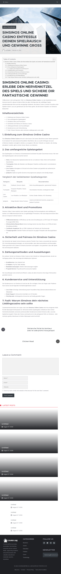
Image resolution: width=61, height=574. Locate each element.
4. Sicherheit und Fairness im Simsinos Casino (18, 72)
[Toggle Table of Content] (53, 59)
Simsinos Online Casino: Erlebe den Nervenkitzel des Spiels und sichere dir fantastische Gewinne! (29, 61)
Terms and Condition (41, 569)
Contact (23, 569)
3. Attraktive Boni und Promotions (15, 70)
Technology (26, 557)
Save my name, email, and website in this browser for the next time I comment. (26, 390)
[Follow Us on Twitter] (47, 543)
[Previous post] (3, 329)
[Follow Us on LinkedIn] (54, 543)
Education (25, 548)
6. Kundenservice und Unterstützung (16, 75)
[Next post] (57, 341)
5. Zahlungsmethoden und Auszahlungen (17, 73)
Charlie (9, 50)
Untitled (5, 424)
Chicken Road (28, 341)
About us (17, 569)
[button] (57, 2)
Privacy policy (30, 569)
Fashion (25, 551)
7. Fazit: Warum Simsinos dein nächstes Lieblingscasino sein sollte (23, 77)
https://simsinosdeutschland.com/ (46, 289)
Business (25, 542)
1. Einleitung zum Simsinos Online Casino (17, 65)
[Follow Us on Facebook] (44, 543)
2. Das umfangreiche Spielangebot (15, 67)
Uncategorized (9, 27)
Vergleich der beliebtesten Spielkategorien (19, 68)
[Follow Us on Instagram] (50, 543)
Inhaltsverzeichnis (11, 63)
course (25, 545)
